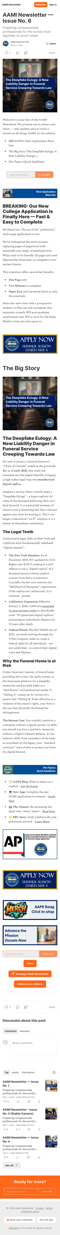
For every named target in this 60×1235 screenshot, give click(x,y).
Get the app (46, 1219)
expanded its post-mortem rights (31, 608)
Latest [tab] (15, 1072)
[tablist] (17, 1031)
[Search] (54, 1072)
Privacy (40, 1208)
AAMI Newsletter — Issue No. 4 (20, 1139)
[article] (30, 1091)
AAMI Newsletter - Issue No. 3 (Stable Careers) (20, 1111)
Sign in (53, 4)
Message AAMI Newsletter (32, 973)
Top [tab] (6, 1072)
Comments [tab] (10, 1031)
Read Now (48, 811)
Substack (13, 1228)
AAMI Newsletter (20, 42)
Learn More (42, 821)
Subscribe (41, 4)
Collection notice (30, 1211)
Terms (49, 1208)
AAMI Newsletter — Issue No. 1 (20, 1083)
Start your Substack (21, 1219)
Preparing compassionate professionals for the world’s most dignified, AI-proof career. (20, 1091)
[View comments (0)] (17, 53)
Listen (52, 43)
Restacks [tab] (25, 1031)
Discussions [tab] (28, 1072)
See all (9, 1165)
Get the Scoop (29, 786)
